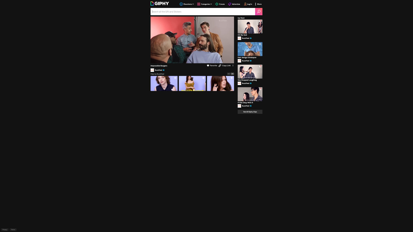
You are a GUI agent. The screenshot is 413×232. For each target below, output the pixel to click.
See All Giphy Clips (250, 112)
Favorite (213, 65)
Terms (13, 229)
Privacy (5, 229)
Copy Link (226, 65)
